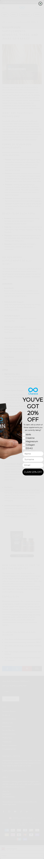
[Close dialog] (40, 3)
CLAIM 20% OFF (33, 472)
